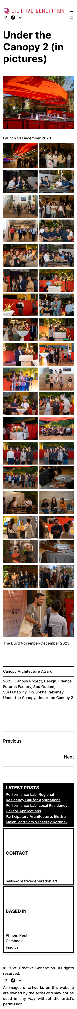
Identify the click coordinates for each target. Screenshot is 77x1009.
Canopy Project (28, 681)
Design (50, 681)
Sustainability (14, 692)
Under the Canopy (19, 697)
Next (69, 757)
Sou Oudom (43, 686)
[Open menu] (71, 10)
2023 (8, 681)
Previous (12, 741)
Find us (12, 947)
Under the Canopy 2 (55, 697)
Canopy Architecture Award (27, 671)
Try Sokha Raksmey (46, 692)
